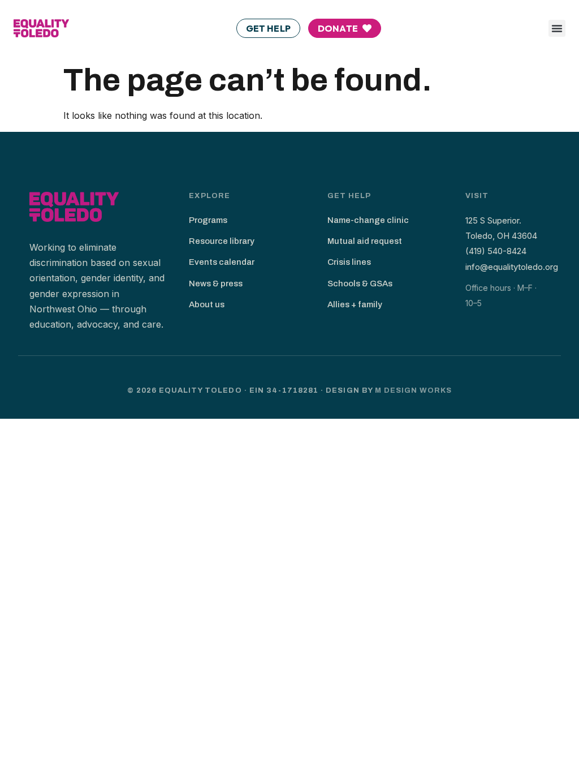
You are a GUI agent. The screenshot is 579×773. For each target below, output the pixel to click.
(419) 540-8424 (495, 251)
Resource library (221, 241)
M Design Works (413, 390)
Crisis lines (349, 262)
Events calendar (221, 262)
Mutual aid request (364, 241)
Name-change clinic (368, 220)
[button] (556, 28)
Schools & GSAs (359, 283)
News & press (216, 283)
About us (206, 304)
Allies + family (354, 304)
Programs (208, 220)
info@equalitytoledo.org (511, 266)
